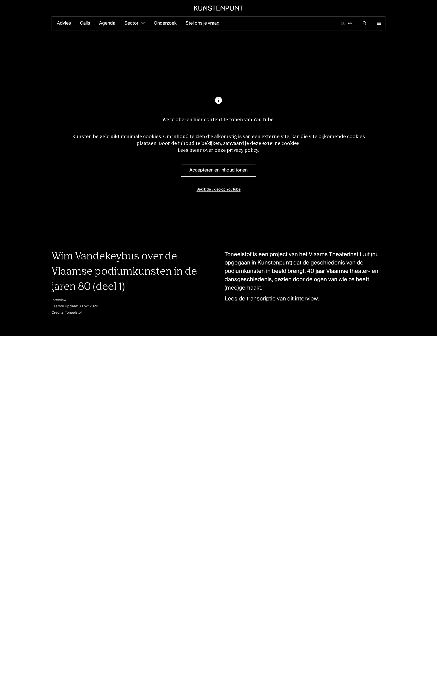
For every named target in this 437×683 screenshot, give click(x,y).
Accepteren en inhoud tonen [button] (218, 170)
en (350, 23)
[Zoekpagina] (364, 23)
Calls (85, 23)
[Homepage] (218, 8)
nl (343, 23)
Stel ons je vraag (203, 23)
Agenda (107, 23)
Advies (64, 23)
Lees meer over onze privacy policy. (218, 150)
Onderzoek (165, 23)
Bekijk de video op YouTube (218, 189)
